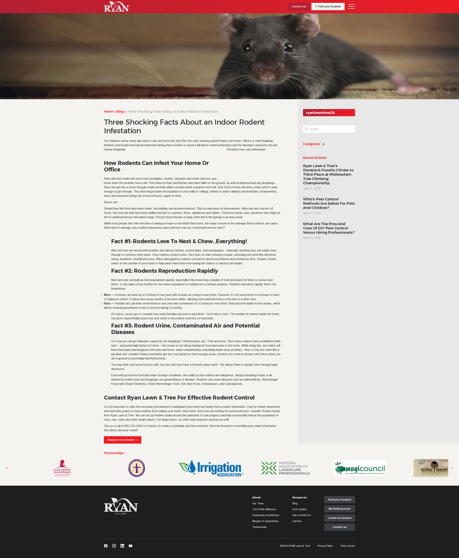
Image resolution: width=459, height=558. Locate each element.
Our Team (258, 503)
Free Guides (299, 509)
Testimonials (259, 527)
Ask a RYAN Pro (301, 515)
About (256, 497)
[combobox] (332, 129)
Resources (299, 497)
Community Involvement (265, 515)
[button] (6, 468)
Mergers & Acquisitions (265, 521)
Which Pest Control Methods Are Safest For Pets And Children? (329, 203)
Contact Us (153, 425)
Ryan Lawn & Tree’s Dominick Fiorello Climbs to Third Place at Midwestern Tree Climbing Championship (328, 174)
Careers (297, 521)
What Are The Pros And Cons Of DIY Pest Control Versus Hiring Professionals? (328, 228)
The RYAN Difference (264, 509)
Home (108, 111)
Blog (120, 111)
